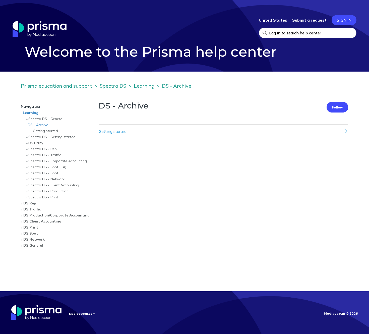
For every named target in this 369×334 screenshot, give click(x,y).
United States (273, 20)
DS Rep (29, 203)
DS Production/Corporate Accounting (56, 215)
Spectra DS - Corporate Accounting (57, 161)
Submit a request (309, 20)
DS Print (30, 227)
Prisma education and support (56, 86)
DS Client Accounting (42, 221)
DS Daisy (35, 143)
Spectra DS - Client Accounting (53, 185)
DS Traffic (32, 209)
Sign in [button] (344, 20)
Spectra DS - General (45, 119)
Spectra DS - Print (43, 197)
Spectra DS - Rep (42, 149)
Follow (337, 107)
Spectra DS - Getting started (52, 137)
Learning (144, 86)
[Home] (40, 35)
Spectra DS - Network (46, 179)
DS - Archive (176, 86)
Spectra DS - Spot (43, 173)
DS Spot (30, 233)
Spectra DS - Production (48, 191)
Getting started (45, 131)
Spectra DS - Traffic (44, 155)
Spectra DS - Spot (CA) (47, 167)
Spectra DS (113, 86)
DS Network (34, 239)
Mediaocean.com (82, 313)
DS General (33, 245)
